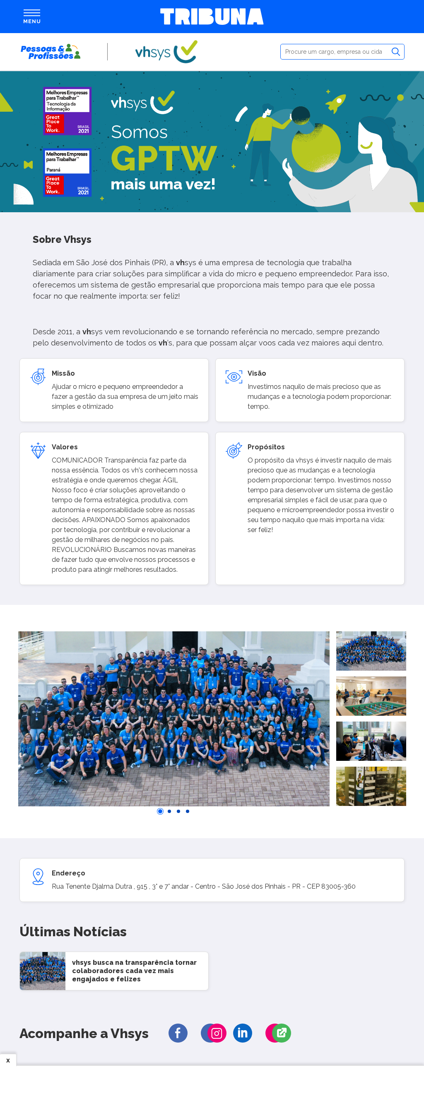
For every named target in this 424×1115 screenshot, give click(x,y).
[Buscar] (396, 51)
